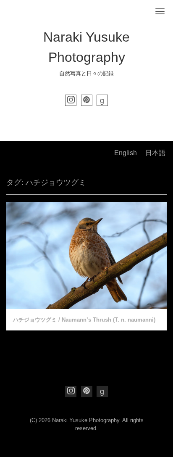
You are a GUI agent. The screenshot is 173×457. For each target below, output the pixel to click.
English (125, 152)
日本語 (155, 152)
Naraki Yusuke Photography (85, 420)
